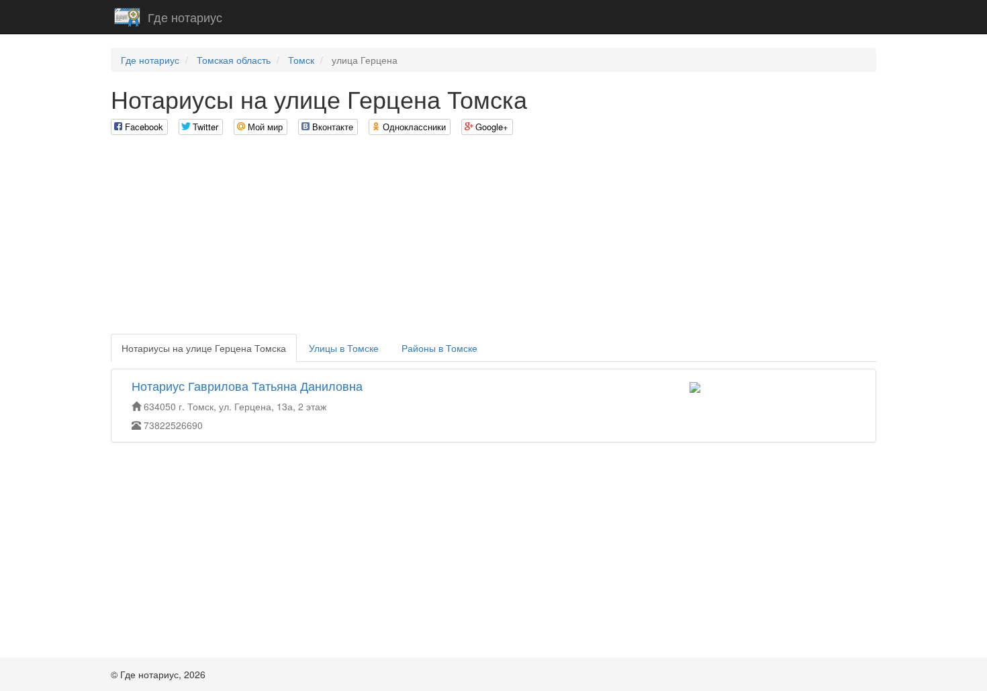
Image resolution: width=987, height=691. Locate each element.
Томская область (234, 59)
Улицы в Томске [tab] (344, 348)
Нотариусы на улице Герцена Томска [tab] (204, 348)
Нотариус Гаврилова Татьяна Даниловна (247, 385)
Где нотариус (185, 17)
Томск (301, 59)
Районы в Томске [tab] (439, 348)
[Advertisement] (493, 240)
